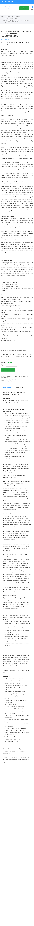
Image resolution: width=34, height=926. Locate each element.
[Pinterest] (15, 380)
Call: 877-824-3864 (7, 2)
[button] (32, 8)
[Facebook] (6, 380)
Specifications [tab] (20, 387)
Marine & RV (10, 17)
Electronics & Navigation (10, 18)
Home (2, 17)
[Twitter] (9, 380)
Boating (18, 17)
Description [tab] (7, 387)
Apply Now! (24, 8)
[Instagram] (12, 380)
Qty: (2, 365)
